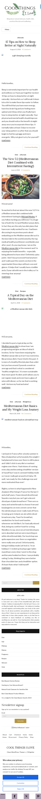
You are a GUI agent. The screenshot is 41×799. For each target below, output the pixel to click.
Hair (3, 642)
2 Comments (25, 170)
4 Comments (26, 49)
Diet (16, 155)
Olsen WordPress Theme (15, 752)
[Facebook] (14, 796)
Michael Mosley (28, 216)
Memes (4, 650)
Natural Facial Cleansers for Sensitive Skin (15, 689)
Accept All (20, 777)
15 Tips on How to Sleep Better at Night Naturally (20, 43)
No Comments (26, 413)
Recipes (23, 291)
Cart (10, 735)
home (25, 735)
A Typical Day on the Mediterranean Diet (20, 297)
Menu (6, 29)
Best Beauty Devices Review (11, 681)
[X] (26, 796)
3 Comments (26, 303)
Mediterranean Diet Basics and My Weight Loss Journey (20, 407)
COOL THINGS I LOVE (20, 747)
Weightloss (27, 402)
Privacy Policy (23, 737)
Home (5, 737)
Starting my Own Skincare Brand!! (12, 685)
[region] (20, 775)
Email (3, 713)
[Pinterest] (38, 796)
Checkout (17, 735)
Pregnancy (5, 654)
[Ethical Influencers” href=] (21, 727)
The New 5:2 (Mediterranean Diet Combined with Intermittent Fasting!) (20, 162)
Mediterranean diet (10, 248)
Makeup (4, 646)
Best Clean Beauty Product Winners (13, 693)
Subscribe (20, 721)
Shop (32, 737)
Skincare (4, 663)
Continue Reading (31, 147)
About (5, 735)
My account (13, 737)
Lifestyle (20, 38)
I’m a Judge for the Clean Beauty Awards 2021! (17, 698)
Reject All (20, 789)
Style (3, 667)
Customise (20, 783)
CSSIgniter (30, 752)
